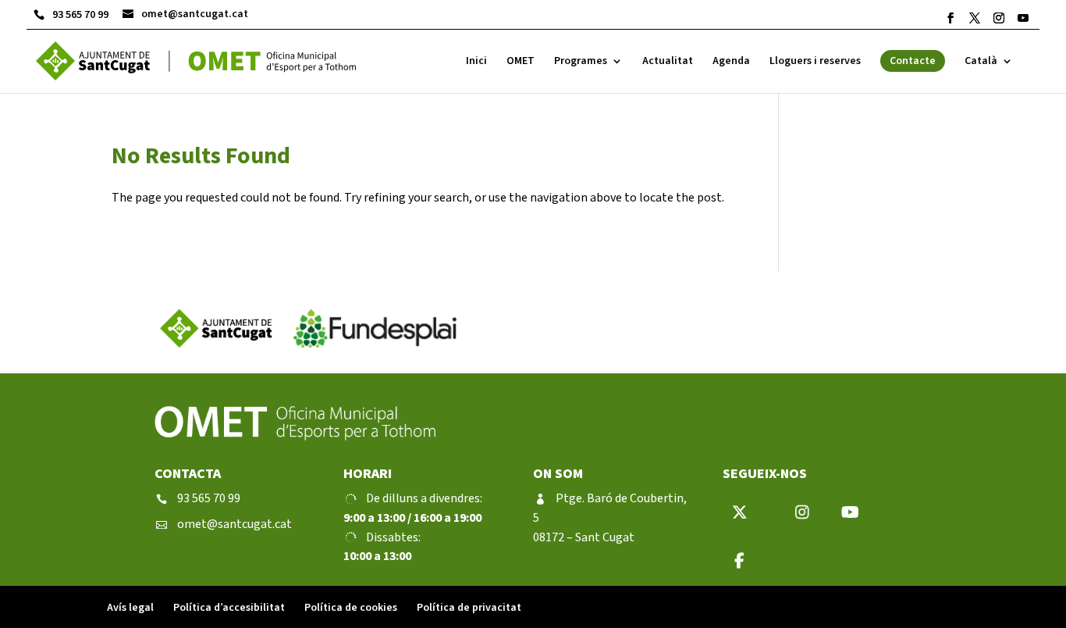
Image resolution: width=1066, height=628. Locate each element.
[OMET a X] (974, 17)
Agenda (731, 62)
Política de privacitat (469, 608)
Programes (580, 62)
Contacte (913, 61)
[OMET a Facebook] (950, 17)
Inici (476, 62)
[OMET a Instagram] (998, 17)
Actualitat (667, 62)
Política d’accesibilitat (229, 608)
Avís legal (130, 608)
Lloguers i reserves (815, 62)
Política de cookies (350, 608)
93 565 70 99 (71, 14)
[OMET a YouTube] (1023, 17)
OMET (520, 62)
